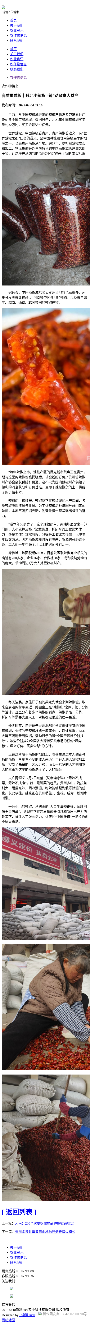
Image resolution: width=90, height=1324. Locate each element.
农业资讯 (16, 30)
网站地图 (8, 1320)
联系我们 (16, 40)
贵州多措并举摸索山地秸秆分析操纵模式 (45, 1232)
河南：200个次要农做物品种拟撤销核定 (44, 1223)
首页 (13, 20)
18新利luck (27, 1315)
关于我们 (16, 25)
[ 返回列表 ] (19, 1212)
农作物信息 (18, 35)
